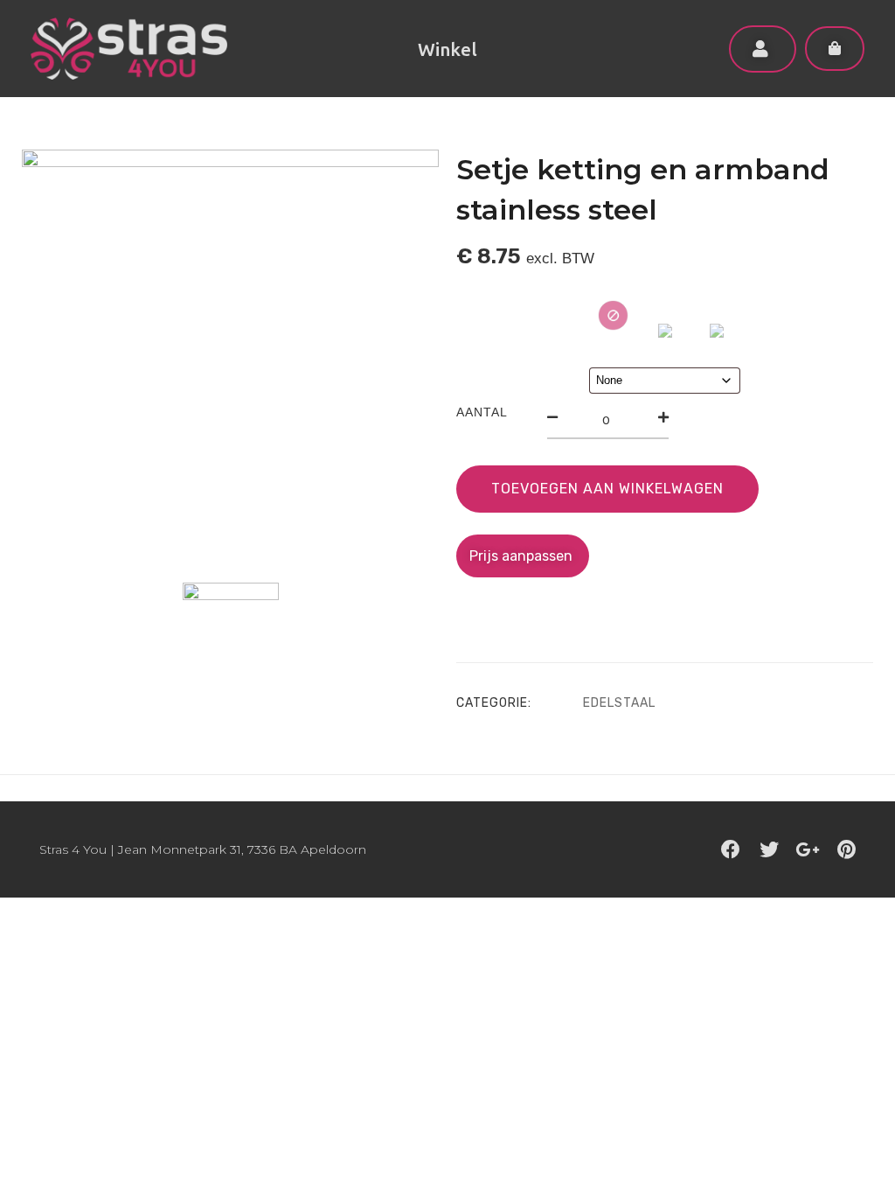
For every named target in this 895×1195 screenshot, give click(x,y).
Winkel (447, 48)
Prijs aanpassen (522, 556)
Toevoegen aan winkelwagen (607, 488)
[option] (230, 358)
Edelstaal (619, 702)
